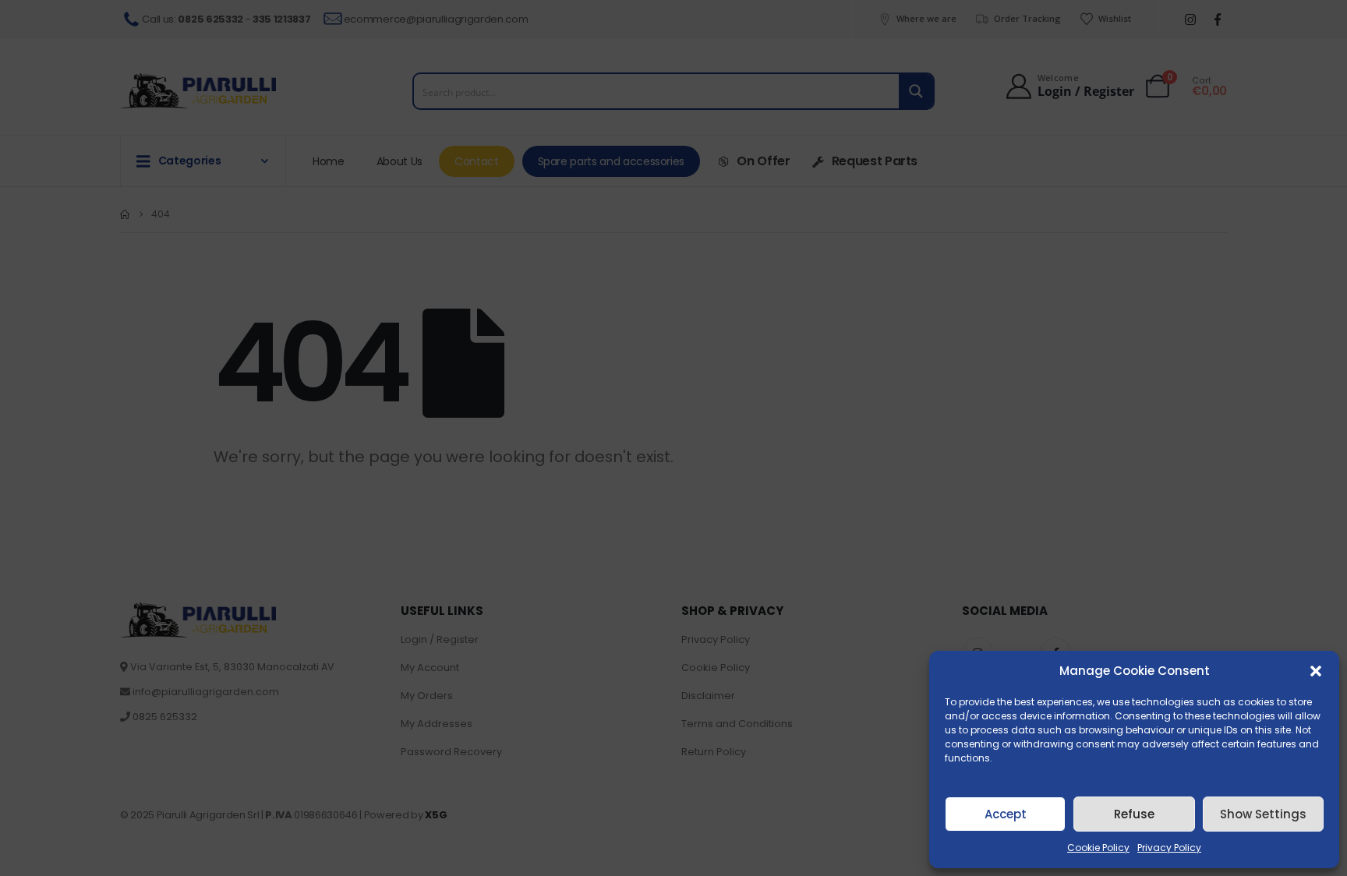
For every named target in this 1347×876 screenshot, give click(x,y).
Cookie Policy (1098, 847)
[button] (1316, 671)
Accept (1006, 814)
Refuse (1134, 814)
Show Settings (1263, 814)
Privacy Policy (1169, 847)
